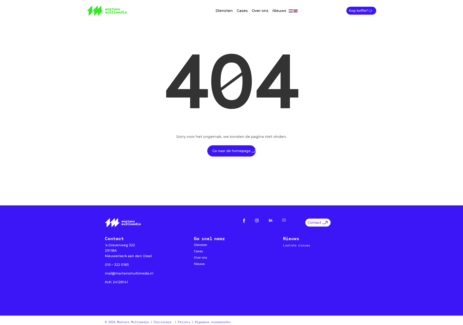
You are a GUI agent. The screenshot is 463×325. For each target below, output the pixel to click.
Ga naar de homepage (231, 151)
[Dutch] (291, 10)
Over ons (260, 11)
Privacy (184, 322)
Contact (314, 223)
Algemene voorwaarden (213, 322)
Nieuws (279, 11)
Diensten (224, 11)
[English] (295, 10)
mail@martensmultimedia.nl (129, 273)
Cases (242, 11)
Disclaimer (163, 322)
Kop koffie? (358, 11)
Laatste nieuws (296, 245)
